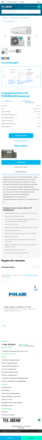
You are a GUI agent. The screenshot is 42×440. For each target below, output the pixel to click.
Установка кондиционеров (10, 360)
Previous (2, 280)
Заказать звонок (6, 347)
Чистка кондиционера (8, 369)
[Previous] (4, 77)
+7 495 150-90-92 (8, 344)
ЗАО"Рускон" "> (29, 81)
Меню (2, 1)
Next (6, 280)
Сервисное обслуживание (10, 366)
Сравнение (10, 438)
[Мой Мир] (8, 58)
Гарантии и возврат (8, 415)
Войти (39, 2)
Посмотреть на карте (8, 353)
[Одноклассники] (5, 58)
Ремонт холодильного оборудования (13, 381)
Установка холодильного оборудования (14, 378)
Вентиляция (5, 390)
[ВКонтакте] (2, 58)
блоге (8, 277)
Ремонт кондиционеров (9, 363)
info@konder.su (24, 344)
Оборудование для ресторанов (11, 402)
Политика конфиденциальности (12, 418)
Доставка (4, 412)
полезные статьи (31, 275)
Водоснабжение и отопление (11, 396)
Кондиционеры (6, 387)
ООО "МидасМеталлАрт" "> (21, 81)
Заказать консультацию (29, 101)
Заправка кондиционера (9, 372)
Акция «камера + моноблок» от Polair (17, 307)
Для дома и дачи (7, 405)
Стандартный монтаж (21, 141)
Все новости (36, 267)
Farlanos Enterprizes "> (12, 81)
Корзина (31, 438)
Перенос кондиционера (9, 375)
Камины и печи (6, 399)
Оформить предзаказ (21, 135)
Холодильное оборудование (10, 393)
